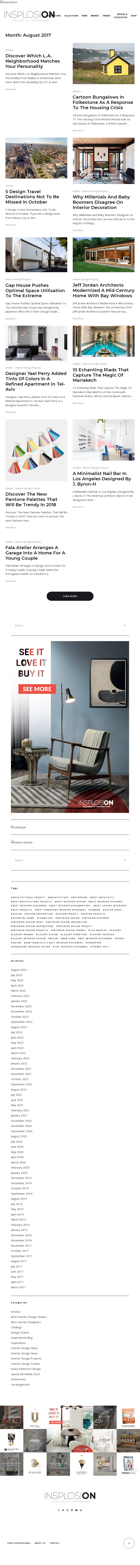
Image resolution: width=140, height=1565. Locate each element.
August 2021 (19, 1089)
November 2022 (21, 1011)
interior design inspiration (67, 922)
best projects (22, 910)
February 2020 (20, 1167)
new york (68, 938)
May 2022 (17, 1042)
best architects (103, 897)
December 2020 (21, 1120)
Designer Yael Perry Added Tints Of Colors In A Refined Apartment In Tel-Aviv (36, 381)
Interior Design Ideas (24, 1348)
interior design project (75, 926)
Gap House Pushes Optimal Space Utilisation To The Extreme (35, 290)
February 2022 (20, 1058)
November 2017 (21, 1245)
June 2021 (17, 1100)
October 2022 (20, 1016)
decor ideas (113, 910)
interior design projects (30, 930)
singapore (94, 942)
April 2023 (17, 985)
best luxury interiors (111, 905)
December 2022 (21, 1006)
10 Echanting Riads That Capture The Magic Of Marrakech (101, 375)
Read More (10, 89)
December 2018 (21, 1235)
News (85, 15)
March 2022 (18, 1053)
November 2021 (21, 1074)
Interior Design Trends (95, 363)
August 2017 (19, 1261)
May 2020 (17, 1152)
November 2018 (21, 1240)
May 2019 (17, 1209)
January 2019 (19, 1230)
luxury (116, 930)
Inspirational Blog (22, 1337)
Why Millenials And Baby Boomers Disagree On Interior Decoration (101, 202)
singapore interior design (31, 946)
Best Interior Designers (26, 1322)
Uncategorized (20, 1384)
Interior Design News (24, 1353)
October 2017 (20, 1250)
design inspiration (39, 914)
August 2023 (19, 970)
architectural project (29, 897)
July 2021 (16, 1094)
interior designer (96, 918)
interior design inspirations (33, 926)
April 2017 (17, 1282)
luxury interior (103, 934)
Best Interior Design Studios (29, 1317)
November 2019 (21, 1183)
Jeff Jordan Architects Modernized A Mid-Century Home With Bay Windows (104, 290)
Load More (70, 596)
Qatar (17, 942)
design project (68, 914)
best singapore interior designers (61, 910)
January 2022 (19, 1063)
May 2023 (17, 980)
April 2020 (17, 1157)
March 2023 (18, 990)
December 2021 (21, 1068)
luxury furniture (74, 934)
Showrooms (18, 1379)
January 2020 (19, 1173)
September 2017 (21, 1256)
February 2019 (20, 1225)
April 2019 (17, 1214)
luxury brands (23, 934)
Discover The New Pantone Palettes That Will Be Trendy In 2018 (31, 499)
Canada (95, 910)
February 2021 (20, 1110)
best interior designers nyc (71, 905)
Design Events (20, 1332)
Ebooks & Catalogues (120, 15)
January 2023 (19, 1001)
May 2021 (17, 1105)
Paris (120, 938)
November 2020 (21, 1126)
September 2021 (21, 1084)
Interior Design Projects (95, 191)
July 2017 (16, 1266)
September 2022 (21, 1022)
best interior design (71, 901)
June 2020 (17, 1146)
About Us (40, 1543)
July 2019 (16, 1204)
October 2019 (20, 1188)
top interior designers (71, 946)
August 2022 (19, 1027)
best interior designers (30, 905)
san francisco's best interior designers (54, 942)
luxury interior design (29, 938)
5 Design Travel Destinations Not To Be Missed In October (32, 197)
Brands (95, 15)
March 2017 (18, 1287)
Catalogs (16, 1327)
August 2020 (19, 1136)
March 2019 (18, 1219)
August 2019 (19, 1198)
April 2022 (17, 1048)
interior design (68, 918)
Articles (9, 50)
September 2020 (21, 1131)
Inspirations (53, 15)
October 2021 (20, 1079)
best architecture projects (32, 901)
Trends (106, 15)
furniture (46, 918)
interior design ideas (28, 922)
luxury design (48, 934)
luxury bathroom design (26, 1369)
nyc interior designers (96, 938)
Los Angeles (98, 930)
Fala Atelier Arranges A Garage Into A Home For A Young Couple (35, 553)
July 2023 (16, 975)
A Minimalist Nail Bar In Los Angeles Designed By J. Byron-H (102, 479)
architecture (59, 897)
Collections (71, 15)
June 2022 (17, 1037)
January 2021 (19, 1115)
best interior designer (106, 901)
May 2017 (17, 1277)
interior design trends (69, 930)
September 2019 (21, 1193)
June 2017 (17, 1271)
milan (54, 938)
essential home (23, 918)
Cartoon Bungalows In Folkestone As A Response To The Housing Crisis (103, 102)
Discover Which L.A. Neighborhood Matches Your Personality (32, 61)
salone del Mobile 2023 (25, 1374)
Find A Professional (18, 1543)
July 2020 (16, 1141)
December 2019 (21, 1178)
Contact (55, 1543)
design (17, 914)
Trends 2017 (100, 946)
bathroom (80, 897)
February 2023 (20, 996)
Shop (134, 15)
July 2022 (16, 1032)
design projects (94, 914)
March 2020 (18, 1162)
